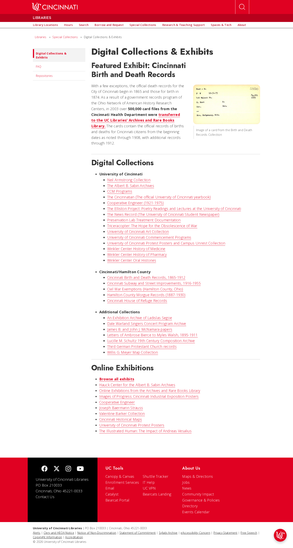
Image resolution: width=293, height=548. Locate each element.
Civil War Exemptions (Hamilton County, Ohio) (145, 289)
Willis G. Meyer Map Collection (132, 352)
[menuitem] (45, 25)
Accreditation (74, 537)
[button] (280, 535)
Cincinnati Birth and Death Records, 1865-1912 (146, 277)
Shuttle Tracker (155, 476)
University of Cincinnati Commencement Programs (149, 237)
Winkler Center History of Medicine (136, 248)
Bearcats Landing (157, 494)
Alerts (36, 533)
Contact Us (45, 496)
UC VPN (149, 488)
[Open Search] (242, 7)
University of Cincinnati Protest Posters (131, 425)
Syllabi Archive (168, 533)
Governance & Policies (201, 500)
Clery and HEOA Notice (59, 533)
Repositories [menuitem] (44, 76)
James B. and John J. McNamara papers (139, 329)
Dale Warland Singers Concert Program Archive (146, 323)
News (186, 488)
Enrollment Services (122, 482)
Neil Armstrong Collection (129, 179)
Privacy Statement (225, 533)
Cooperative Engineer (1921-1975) (135, 202)
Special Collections (65, 37)
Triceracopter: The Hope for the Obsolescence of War (152, 225)
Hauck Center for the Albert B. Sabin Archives (137, 384)
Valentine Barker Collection (122, 413)
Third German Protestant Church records (142, 346)
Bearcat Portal (117, 500)
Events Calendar (195, 511)
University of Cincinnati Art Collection (138, 231)
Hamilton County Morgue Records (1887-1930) (146, 294)
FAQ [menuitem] (38, 66)
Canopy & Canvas (119, 476)
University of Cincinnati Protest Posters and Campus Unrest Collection (166, 243)
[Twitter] (56, 469)
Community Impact (198, 494)
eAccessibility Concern (195, 533)
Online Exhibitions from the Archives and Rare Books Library (149, 390)
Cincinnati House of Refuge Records (137, 300)
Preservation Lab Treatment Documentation (144, 220)
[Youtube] (80, 469)
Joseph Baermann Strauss (121, 407)
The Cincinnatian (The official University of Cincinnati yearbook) (159, 197)
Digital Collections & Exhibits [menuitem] (51, 55)
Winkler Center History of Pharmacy (137, 254)
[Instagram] (68, 469)
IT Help (149, 482)
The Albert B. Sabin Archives (130, 185)
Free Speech (249, 533)
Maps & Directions (197, 476)
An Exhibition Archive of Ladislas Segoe (139, 317)
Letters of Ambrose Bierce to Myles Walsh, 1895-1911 (152, 334)
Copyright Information (47, 537)
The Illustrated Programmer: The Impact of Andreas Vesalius (145, 430)
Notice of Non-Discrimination (96, 533)
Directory (190, 505)
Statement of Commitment (137, 533)
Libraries (40, 37)
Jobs (186, 482)
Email (109, 488)
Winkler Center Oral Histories (131, 260)
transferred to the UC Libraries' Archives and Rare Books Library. (135, 120)
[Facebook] (44, 469)
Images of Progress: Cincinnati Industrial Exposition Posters (149, 396)
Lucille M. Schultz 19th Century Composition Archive (151, 340)
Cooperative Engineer (117, 402)
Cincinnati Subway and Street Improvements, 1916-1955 (154, 283)
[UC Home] (55, 7)
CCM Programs (119, 191)
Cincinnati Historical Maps (120, 419)
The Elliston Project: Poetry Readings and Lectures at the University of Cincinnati (174, 208)
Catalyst (111, 494)
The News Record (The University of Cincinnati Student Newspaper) (163, 214)
